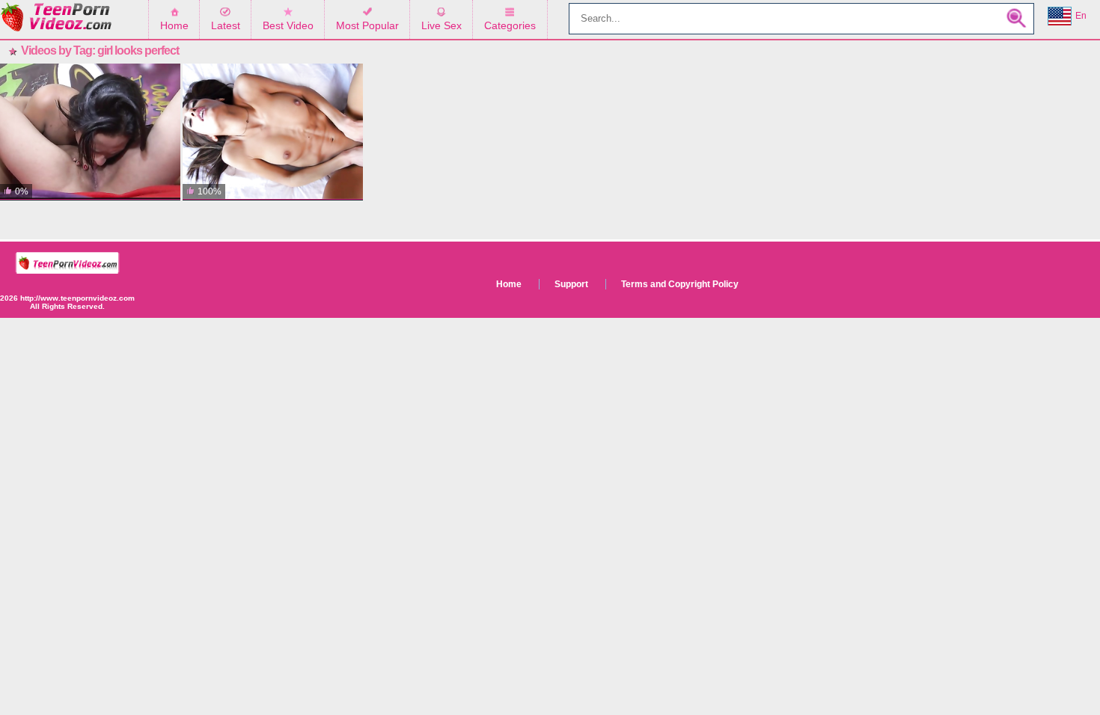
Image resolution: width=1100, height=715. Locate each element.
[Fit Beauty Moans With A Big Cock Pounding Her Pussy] (273, 132)
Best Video (288, 25)
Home (174, 25)
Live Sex (441, 25)
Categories (510, 25)
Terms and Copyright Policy (680, 284)
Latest (225, 25)
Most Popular (367, 25)
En (1081, 15)
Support (571, 284)
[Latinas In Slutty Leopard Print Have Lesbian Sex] (90, 132)
